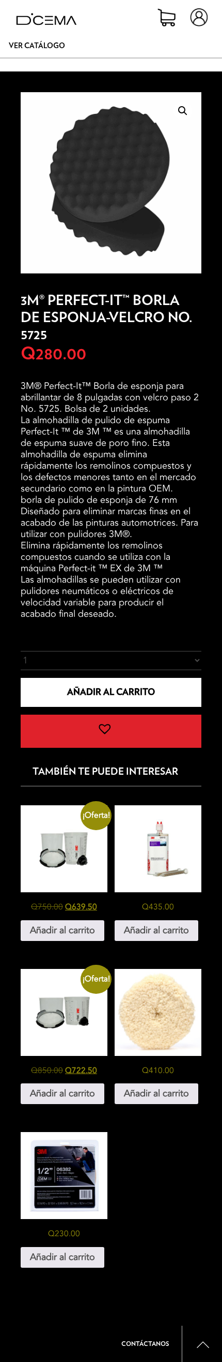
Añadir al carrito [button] (62, 930)
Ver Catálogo (37, 46)
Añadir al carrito (111, 692)
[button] (182, 111)
